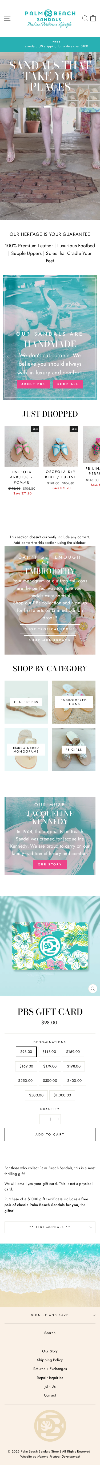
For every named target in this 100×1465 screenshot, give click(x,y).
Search (49, 1332)
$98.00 (26, 1051)
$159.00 (73, 1051)
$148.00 (49, 1051)
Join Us (50, 1386)
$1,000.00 (62, 1095)
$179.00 (50, 1066)
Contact (50, 1395)
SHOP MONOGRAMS (50, 640)
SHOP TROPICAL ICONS (50, 629)
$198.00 (74, 1066)
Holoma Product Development (58, 1456)
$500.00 (36, 1095)
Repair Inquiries (50, 1377)
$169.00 (26, 1066)
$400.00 (74, 1080)
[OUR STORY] (50, 836)
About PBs (33, 384)
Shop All (68, 384)
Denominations (50, 1042)
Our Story (50, 1351)
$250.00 (25, 1080)
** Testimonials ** (50, 1227)
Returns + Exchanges (50, 1368)
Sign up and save (50, 1315)
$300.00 (50, 1080)
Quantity (49, 1109)
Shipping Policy (50, 1360)
